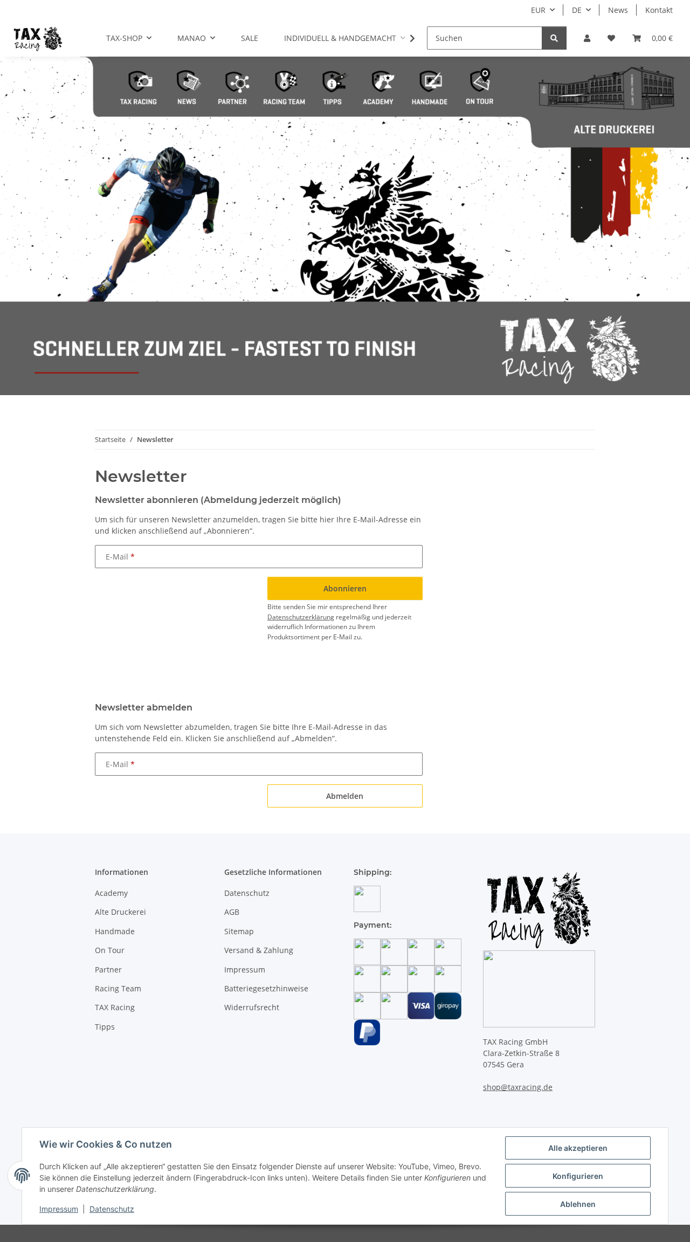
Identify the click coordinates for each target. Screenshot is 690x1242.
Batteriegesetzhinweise (266, 988)
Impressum (58, 1208)
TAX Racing (115, 1007)
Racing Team (118, 988)
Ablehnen (578, 1204)
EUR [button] (538, 10)
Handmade (115, 931)
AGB (231, 912)
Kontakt (659, 10)
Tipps (105, 1027)
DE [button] (577, 10)
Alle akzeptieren (578, 1148)
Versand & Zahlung (258, 950)
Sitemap (239, 931)
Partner (108, 969)
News (618, 10)
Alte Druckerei (120, 912)
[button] (587, 38)
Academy (111, 893)
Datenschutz (111, 1208)
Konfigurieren (578, 1176)
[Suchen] (554, 38)
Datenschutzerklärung (300, 617)
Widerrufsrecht (251, 1007)
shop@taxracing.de (518, 1087)
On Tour (110, 950)
